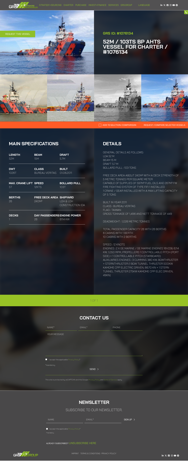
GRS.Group (126, 5)
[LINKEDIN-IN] (161, 5)
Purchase (80, 5)
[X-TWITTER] (164, 5)
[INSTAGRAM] (171, 5)
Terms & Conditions (90, 453)
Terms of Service (110, 380)
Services (113, 5)
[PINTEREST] (177, 5)
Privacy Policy (73, 359)
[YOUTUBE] (174, 5)
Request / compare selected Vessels (164, 125)
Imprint (75, 453)
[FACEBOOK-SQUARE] (168, 5)
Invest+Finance (97, 5)
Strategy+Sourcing (50, 5)
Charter (68, 5)
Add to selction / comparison (119, 125)
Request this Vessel (17, 34)
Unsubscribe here (82, 443)
